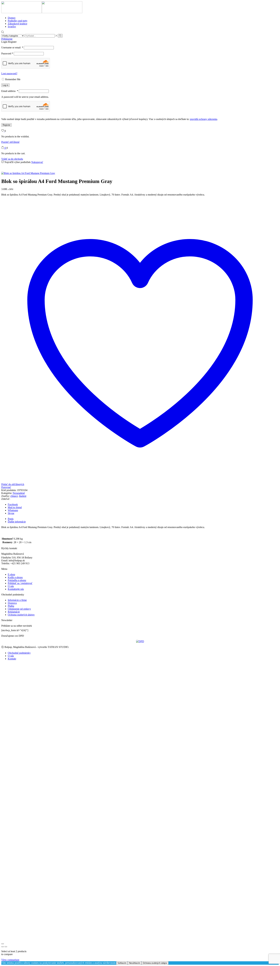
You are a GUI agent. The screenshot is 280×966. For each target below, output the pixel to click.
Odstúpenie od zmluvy (19, 608)
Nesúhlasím (134, 963)
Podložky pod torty (17, 20)
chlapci (14, 496)
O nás (11, 586)
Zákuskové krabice (17, 23)
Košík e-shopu (15, 577)
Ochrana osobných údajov (21, 614)
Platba (11, 606)
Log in (5, 85)
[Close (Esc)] (2, 943)
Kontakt (12, 658)
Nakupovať (37, 162)
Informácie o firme (17, 600)
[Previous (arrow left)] (2, 946)
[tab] (10, 518)
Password (7, 53)
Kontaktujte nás (16, 589)
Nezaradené (19, 493)
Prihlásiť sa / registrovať (20, 583)
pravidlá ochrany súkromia (203, 119)
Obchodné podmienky (19, 652)
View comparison (10, 959)
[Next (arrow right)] (6, 946)
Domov (12, 17)
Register (6, 125)
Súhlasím (121, 963)
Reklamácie (14, 611)
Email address (9, 91)
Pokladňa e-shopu (17, 580)
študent (22, 496)
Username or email (12, 47)
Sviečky (12, 26)
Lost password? (9, 73)
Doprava (12, 603)
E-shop (11, 574)
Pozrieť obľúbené (10, 142)
